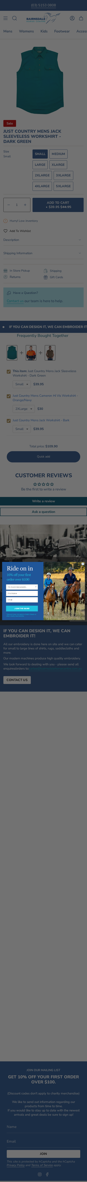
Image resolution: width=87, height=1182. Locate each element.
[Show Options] (36, 587)
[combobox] (21, 587)
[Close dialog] (83, 564)
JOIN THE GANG (22, 608)
